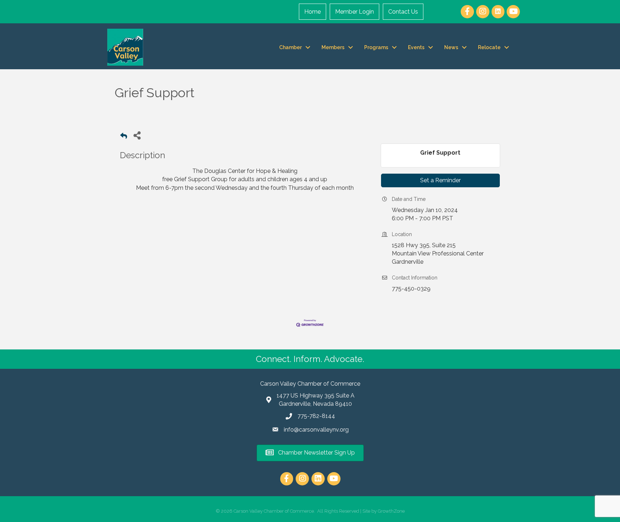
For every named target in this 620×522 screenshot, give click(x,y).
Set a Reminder (440, 180)
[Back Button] (123, 137)
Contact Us (403, 11)
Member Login (354, 11)
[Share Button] (137, 135)
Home (312, 11)
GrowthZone (391, 511)
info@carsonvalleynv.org (316, 429)
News (451, 47)
